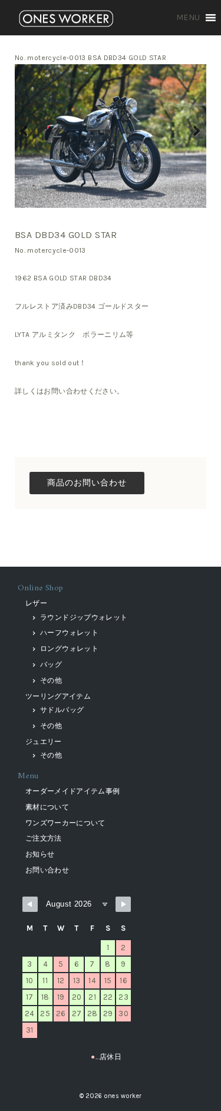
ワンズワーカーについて (65, 823)
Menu (28, 776)
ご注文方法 (43, 838)
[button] (188, 17)
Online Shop (41, 588)
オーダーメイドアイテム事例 (72, 791)
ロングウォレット (69, 648)
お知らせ (39, 854)
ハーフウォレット (69, 633)
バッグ (51, 664)
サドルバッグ (62, 710)
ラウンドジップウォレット (83, 617)
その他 (51, 680)
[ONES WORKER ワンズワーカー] (66, 19)
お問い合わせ (47, 870)
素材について (47, 807)
